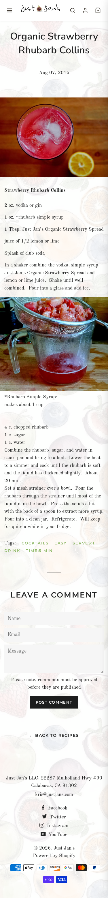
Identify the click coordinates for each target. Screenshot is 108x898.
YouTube (57, 834)
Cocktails (35, 543)
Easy (60, 543)
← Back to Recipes (54, 735)
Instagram (57, 825)
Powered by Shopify (54, 855)
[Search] (72, 10)
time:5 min (39, 550)
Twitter (57, 817)
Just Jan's (64, 848)
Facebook (57, 808)
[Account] (85, 10)
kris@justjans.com (54, 794)
